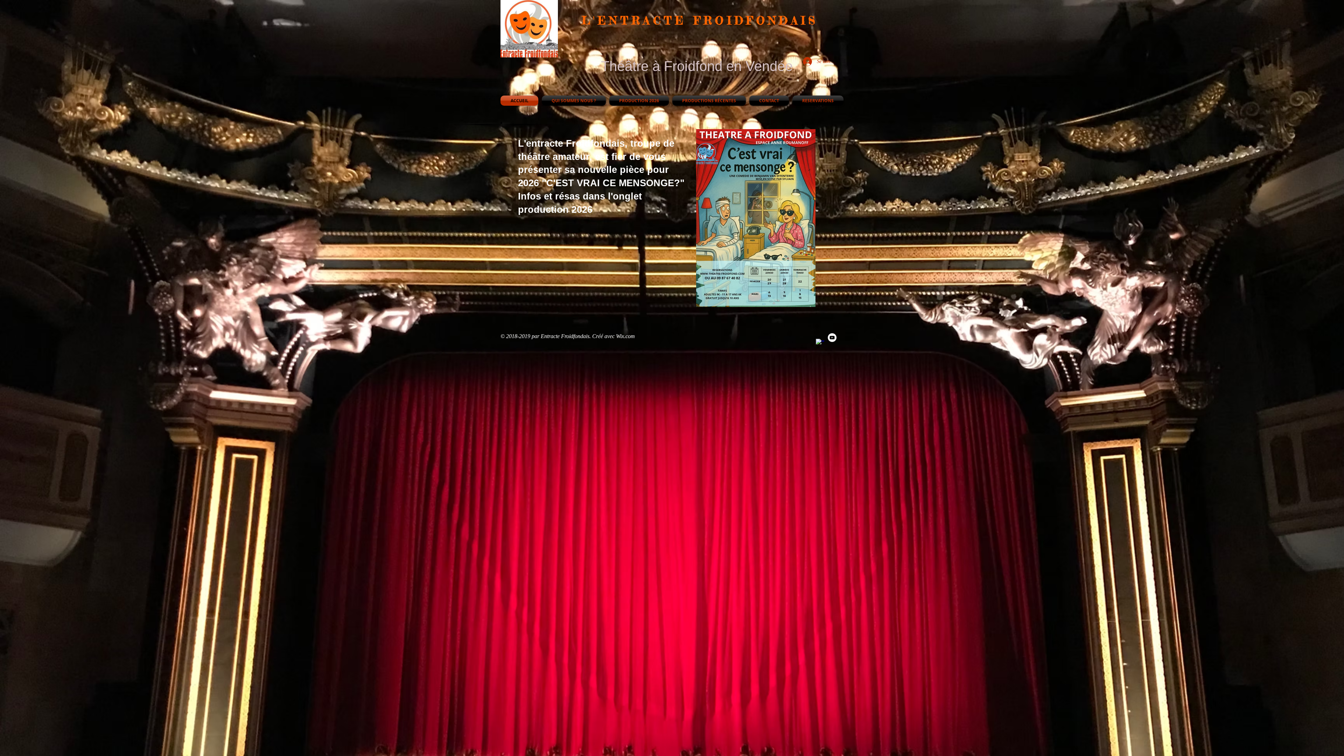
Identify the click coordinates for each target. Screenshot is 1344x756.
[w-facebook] (820, 343)
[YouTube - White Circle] (832, 337)
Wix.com (625, 336)
